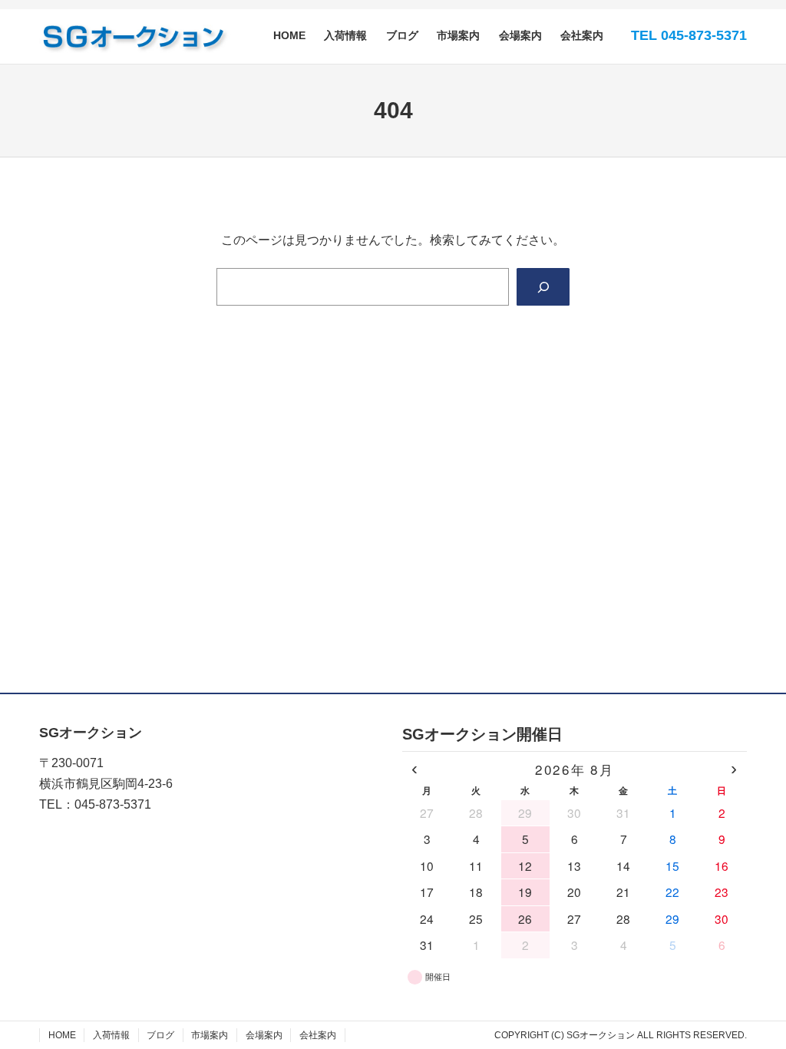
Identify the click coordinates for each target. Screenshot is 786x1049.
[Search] (543, 287)
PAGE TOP (755, 1005)
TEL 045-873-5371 (689, 35)
